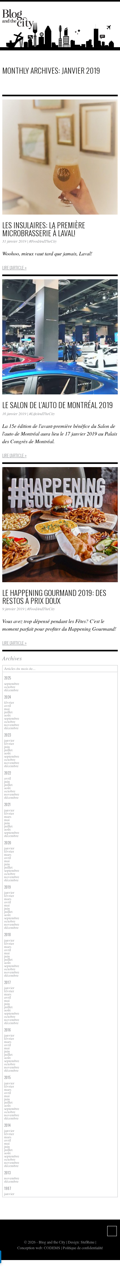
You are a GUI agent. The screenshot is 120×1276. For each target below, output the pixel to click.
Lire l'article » (14, 267)
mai (7, 708)
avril (7, 705)
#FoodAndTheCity (43, 241)
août (7, 715)
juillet (8, 711)
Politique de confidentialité (83, 1247)
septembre (11, 683)
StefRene (87, 1241)
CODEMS (52, 1247)
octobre (9, 686)
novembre (11, 724)
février (9, 702)
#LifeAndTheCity (42, 413)
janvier (9, 740)
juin (7, 746)
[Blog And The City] (18, 16)
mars (7, 816)
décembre (11, 689)
